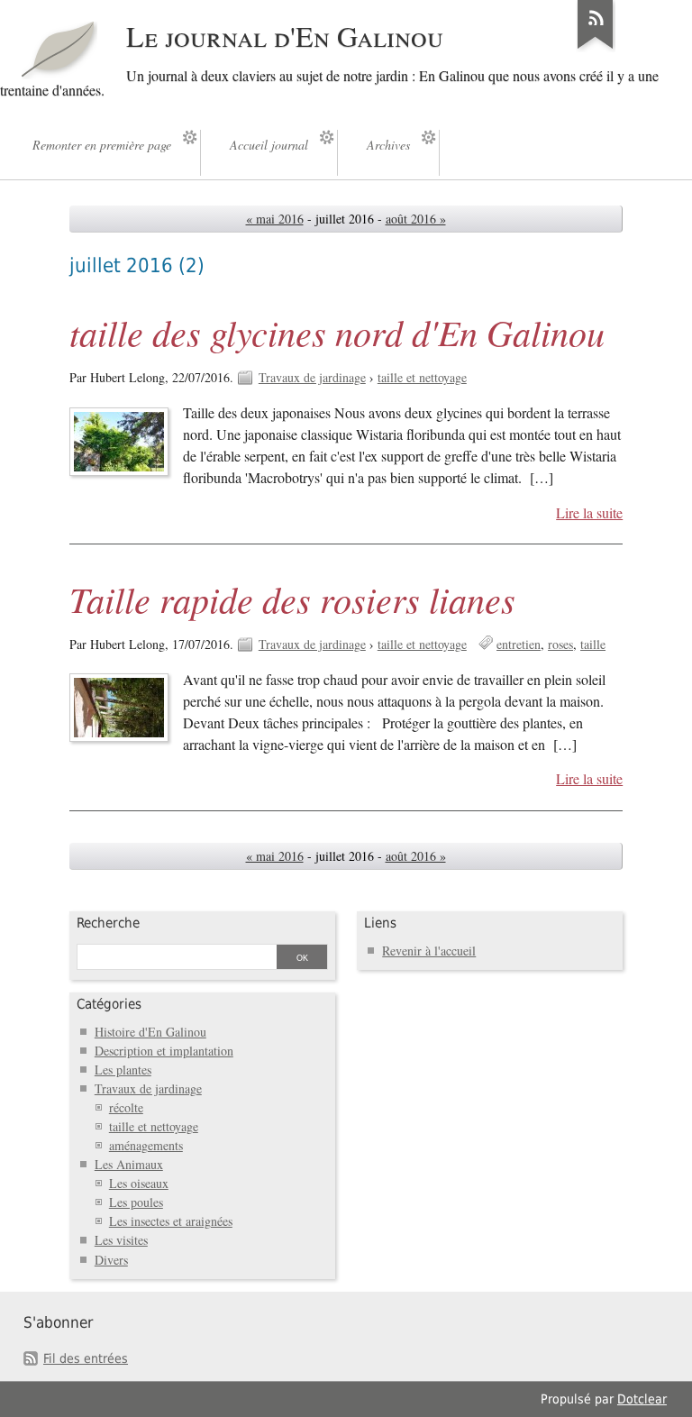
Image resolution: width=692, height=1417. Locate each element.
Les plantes (123, 1069)
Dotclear (642, 1399)
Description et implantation (164, 1050)
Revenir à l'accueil (429, 950)
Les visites (121, 1239)
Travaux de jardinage (312, 377)
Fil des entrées (85, 1358)
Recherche (108, 923)
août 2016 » (416, 218)
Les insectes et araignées (170, 1221)
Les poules (136, 1202)
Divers (111, 1259)
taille (593, 644)
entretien (518, 644)
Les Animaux (129, 1164)
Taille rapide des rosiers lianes (292, 598)
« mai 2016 (275, 218)
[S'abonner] (595, 48)
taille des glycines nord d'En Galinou (337, 331)
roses (560, 644)
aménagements (146, 1145)
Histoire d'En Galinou (150, 1031)
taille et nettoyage (422, 377)
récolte (126, 1107)
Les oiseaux (138, 1183)
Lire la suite (589, 513)
